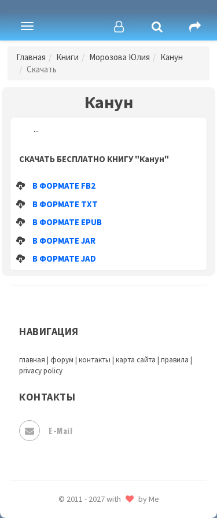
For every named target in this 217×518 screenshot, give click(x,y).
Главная (31, 57)
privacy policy (40, 371)
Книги (67, 57)
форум (61, 360)
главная (32, 360)
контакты (95, 360)
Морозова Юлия (119, 57)
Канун (171, 57)
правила (175, 360)
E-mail (60, 430)
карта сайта (136, 360)
